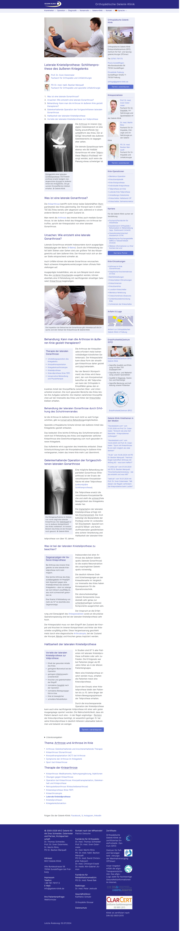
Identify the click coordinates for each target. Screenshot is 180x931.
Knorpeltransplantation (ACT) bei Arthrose (65, 755)
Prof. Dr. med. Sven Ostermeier (125, 102)
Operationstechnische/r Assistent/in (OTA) (118, 234)
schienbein (80, 603)
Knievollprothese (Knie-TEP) (59, 373)
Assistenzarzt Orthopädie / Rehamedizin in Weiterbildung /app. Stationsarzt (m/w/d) (121, 228)
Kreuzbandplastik (116, 179)
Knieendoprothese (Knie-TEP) (59, 790)
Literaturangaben (54, 737)
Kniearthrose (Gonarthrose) (59, 752)
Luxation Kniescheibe (117, 289)
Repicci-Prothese (89, 155)
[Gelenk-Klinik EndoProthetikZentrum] (120, 356)
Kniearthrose (54, 204)
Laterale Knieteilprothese (58, 796)
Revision (98, 715)
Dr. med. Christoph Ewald (87, 863)
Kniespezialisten (76, 614)
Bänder (59, 636)
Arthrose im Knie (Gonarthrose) (115, 267)
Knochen (83, 524)
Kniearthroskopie (54, 793)
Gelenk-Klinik (97, 10)
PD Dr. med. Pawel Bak (85, 880)
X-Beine (71, 247)
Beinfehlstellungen (116, 277)
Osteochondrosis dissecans (120, 296)
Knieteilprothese (54, 370)
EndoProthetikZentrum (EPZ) (120, 410)
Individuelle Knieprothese (119, 186)
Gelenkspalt (64, 522)
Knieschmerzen (115, 283)
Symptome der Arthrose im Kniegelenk (64, 759)
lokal (81, 366)
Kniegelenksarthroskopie (57, 367)
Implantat (83, 509)
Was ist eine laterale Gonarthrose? (63, 96)
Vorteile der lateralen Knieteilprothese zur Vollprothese (72, 119)
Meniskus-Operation (117, 176)
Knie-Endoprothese (117, 182)
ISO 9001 (114, 915)
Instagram (88, 815)
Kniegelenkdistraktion (56, 803)
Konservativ (84, 10)
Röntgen (48, 174)
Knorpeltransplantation (57, 364)
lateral (62, 174)
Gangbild (60, 685)
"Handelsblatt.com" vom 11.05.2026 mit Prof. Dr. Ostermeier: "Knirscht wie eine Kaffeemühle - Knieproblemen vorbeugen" (120, 431)
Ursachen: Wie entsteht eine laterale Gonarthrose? (70, 100)
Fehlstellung (49, 247)
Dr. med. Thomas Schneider (88, 841)
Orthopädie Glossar (84, 902)
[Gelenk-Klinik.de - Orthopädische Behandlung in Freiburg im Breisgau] (52, 4)
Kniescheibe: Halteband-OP (120, 198)
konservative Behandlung (72, 420)
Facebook (75, 815)
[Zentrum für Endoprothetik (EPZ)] (120, 399)
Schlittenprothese (52, 177)
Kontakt (109, 10)
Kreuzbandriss (115, 286)
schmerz (96, 498)
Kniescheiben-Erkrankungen (120, 280)
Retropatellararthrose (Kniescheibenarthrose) (67, 786)
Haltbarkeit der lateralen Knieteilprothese (66, 116)
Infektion (59, 674)
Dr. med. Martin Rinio (85, 850)
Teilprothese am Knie (117, 189)
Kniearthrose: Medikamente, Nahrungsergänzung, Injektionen (74, 773)
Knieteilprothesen (54, 800)
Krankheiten (49, 10)
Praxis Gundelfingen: (116, 63)
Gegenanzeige (53, 557)
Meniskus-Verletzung (117, 292)
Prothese (79, 521)
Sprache (121, 10)
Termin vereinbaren (92, 729)
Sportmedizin (125, 116)
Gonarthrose (92, 146)
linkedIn (97, 815)
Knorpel (59, 181)
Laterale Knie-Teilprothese (119, 192)
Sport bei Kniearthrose (56, 762)
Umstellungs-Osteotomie (119, 195)
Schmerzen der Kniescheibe (120, 304)
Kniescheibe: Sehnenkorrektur (121, 201)
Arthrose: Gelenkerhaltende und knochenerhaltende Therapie (74, 749)
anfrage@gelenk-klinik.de (118, 82)
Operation (61, 10)
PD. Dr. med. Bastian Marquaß (125, 147)
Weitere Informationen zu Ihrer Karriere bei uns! (121, 247)
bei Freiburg (57, 869)
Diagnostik (72, 10)
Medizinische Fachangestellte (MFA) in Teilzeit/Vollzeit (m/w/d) (121, 240)
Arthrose (83, 124)
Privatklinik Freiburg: (116, 72)
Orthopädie (126, 109)
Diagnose (121, 378)
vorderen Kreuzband (62, 275)
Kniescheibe (95, 398)
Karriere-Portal (120, 253)
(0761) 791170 (117, 59)
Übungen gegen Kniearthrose (59, 777)
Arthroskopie (80, 633)
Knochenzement (86, 515)
